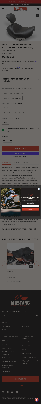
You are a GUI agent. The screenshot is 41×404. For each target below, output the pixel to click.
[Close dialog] (39, 189)
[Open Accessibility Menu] (37, 400)
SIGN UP (30, 209)
